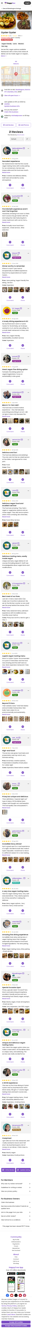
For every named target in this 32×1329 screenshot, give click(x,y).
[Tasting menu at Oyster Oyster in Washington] (4, 812)
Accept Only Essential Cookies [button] (16, 1326)
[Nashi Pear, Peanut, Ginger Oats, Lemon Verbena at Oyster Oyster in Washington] (21, 1011)
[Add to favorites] (30, 13)
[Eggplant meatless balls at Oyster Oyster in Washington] (16, 289)
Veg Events (16, 1244)
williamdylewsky (17, 878)
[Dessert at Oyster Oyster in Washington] (10, 289)
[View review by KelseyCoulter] (7, 1072)
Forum (16, 1246)
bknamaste (20, 135)
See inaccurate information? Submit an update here (14, 1207)
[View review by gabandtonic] (7, 833)
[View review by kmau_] (7, 786)
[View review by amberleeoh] (7, 394)
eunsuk (14, 356)
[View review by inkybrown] (7, 645)
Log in (27, 3)
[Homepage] (9, 3)
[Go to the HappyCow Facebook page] (7, 1295)
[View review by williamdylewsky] (7, 880)
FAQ (16, 1257)
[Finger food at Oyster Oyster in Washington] (27, 289)
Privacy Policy (12, 1306)
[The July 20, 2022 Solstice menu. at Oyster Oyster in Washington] (16, 718)
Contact (16, 1259)
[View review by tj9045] (7, 545)
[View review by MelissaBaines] (7, 150)
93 (5, 13)
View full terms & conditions (10, 1220)
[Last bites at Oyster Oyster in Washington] (4, 289)
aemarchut (16, 440)
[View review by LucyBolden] (7, 692)
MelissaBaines (17, 148)
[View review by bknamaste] (7, 1127)
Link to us (16, 1261)
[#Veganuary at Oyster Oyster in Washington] (4, 524)
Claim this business (11, 112)
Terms (3, 1306)
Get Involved (16, 1250)
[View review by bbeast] (7, 255)
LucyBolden (16, 690)
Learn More (11, 1314)
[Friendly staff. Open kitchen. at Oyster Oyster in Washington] (4, 1011)
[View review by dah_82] (7, 740)
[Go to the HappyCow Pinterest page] (20, 1295)
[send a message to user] (24, 148)
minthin (7, 104)
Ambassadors (16, 1242)
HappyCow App (16, 1267)
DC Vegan (15, 308)
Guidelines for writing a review (11, 1187)
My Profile (16, 1240)
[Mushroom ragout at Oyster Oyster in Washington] (21, 1106)
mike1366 (15, 922)
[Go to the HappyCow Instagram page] (24, 1295)
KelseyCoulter (17, 1070)
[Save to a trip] (26, 13)
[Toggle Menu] (2, 3)
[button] (16, 74)
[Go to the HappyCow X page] (16, 1295)
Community (16, 1237)
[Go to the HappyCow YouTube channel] (11, 1295)
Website (16, 63)
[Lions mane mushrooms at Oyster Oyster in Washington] (16, 1106)
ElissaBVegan (17, 973)
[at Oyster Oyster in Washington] (4, 234)
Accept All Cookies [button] (16, 1322)
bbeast (14, 253)
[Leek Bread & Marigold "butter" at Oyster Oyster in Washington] (10, 1011)
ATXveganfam (17, 583)
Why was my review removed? (11, 1184)
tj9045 (14, 543)
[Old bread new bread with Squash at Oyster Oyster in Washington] (21, 289)
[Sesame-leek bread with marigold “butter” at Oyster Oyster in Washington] (4, 955)
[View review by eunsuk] (7, 358)
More (3, 56)
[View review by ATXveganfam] (7, 585)
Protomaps (13, 83)
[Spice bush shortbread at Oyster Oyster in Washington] (21, 955)
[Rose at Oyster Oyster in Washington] (4, 1106)
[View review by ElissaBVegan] (7, 976)
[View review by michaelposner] (7, 1032)
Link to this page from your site (11, 1212)
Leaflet (7, 83)
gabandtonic (17, 831)
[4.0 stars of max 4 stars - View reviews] (5, 35)
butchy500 (16, 196)
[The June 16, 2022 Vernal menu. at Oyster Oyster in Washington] (4, 718)
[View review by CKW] (7, 493)
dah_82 (15, 738)
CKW (14, 491)
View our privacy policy (9, 1191)
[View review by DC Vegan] (7, 310)
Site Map (16, 1263)
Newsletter (16, 1248)
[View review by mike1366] (7, 924)
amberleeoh (16, 392)
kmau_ (14, 784)
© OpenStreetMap (21, 83)
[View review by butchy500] (7, 198)
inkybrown (16, 643)
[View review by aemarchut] (7, 442)
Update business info (12, 106)
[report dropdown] (28, 148)
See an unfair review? (8, 1216)
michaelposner (16, 116)
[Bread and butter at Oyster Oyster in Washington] (27, 1106)
